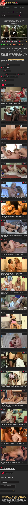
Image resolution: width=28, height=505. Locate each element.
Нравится (5, 44)
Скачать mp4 (23, 41)
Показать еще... (9, 468)
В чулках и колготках (13, 65)
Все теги (10, 12)
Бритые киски (6, 67)
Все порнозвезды (19, 7)
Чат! (3, 12)
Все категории (6, 7)
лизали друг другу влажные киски (16, 59)
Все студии (19, 12)
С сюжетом (8, 70)
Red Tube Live (10, 80)
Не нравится (17, 44)
